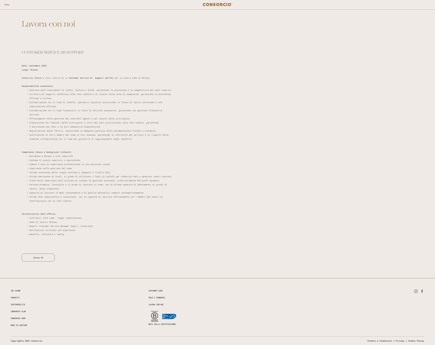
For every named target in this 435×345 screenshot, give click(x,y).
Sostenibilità (18, 304)
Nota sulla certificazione (162, 324)
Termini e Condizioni (379, 340)
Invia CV (38, 257)
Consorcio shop (18, 318)
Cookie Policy (416, 340)
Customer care (156, 290)
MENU (7, 4)
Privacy (400, 340)
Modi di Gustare (19, 325)
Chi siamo (15, 290)
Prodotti (15, 297)
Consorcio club (18, 311)
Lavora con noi (48, 24)
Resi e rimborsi (157, 297)
